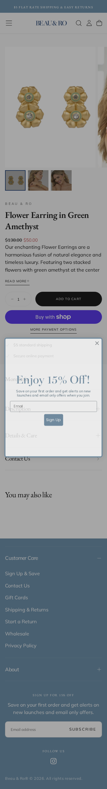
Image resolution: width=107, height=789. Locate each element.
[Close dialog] (97, 340)
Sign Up (53, 416)
